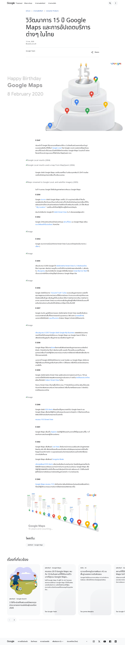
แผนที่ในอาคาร (54, 318)
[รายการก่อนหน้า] (9, 620)
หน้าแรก (28, 11)
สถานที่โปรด (67, 222)
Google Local (57, 148)
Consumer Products (52, 11)
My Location (40, 207)
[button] (95, 52)
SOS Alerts (49, 409)
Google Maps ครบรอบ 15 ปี (44, 484)
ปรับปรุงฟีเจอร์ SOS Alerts (44, 464)
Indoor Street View (52, 380)
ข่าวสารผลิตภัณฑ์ (40, 3)
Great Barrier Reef (80, 271)
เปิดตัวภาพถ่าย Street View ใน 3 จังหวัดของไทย (71, 266)
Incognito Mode (58, 459)
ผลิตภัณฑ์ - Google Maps (35, 545)
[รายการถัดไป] (14, 620)
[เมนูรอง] (115, 3)
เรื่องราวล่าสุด (28, 3)
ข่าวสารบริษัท (52, 3)
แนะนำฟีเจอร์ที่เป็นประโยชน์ (44, 224)
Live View (55, 447)
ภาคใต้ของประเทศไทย (83, 377)
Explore (54, 432)
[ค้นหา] (110, 3)
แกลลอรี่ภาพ (79, 315)
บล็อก (37, 246)
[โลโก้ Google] (10, 641)
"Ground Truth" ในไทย (58, 293)
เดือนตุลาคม (41, 271)
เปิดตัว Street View (60, 212)
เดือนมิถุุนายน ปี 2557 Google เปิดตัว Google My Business (54, 333)
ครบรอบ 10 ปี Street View (44, 419)
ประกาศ (43, 199)
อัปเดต (53, 347)
